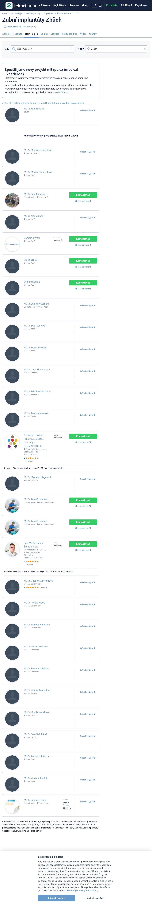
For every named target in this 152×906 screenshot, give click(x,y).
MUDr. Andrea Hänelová (36, 756)
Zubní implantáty (33, 13)
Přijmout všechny (56, 898)
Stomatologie (16, 13)
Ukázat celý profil (87, 110)
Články (93, 33)
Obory (85, 5)
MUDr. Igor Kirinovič (34, 194)
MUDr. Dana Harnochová (37, 369)
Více (62, 468)
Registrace (141, 5)
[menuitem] (45, 5)
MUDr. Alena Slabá (33, 216)
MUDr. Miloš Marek (34, 108)
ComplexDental (32, 238)
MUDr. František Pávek (36, 734)
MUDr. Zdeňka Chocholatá (37, 391)
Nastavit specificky (96, 898)
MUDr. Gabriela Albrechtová (38, 580)
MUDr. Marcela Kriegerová (37, 477)
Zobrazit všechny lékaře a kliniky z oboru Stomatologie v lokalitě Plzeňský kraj (43, 103)
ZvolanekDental (32, 281)
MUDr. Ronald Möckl (34, 602)
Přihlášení (126, 5)
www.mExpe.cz (60, 92)
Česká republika (64, 13)
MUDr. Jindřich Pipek (35, 800)
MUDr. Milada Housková (36, 712)
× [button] (72, 49)
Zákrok (6, 33)
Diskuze (55, 33)
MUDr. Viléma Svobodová (37, 690)
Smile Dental (30, 259)
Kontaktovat (83, 195)
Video (83, 33)
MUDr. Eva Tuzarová (34, 325)
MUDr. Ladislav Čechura (36, 303)
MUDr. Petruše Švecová (36, 413)
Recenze (74, 5)
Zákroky (45, 5)
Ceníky (44, 33)
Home (4, 13)
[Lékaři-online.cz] (23, 5)
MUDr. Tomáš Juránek (35, 499)
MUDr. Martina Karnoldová (38, 172)
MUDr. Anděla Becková (36, 646)
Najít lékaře (60, 5)
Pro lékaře (111, 5)
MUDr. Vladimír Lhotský (36, 778)
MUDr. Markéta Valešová (37, 624)
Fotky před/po (70, 33)
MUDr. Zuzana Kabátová (37, 668)
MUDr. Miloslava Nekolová (38, 150)
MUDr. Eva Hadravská (35, 347)
